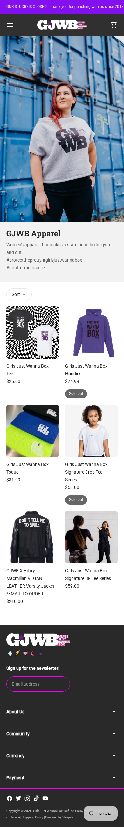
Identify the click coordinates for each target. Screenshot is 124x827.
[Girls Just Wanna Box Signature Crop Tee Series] (91, 431)
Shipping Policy (32, 817)
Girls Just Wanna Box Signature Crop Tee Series (86, 472)
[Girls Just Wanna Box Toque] (32, 431)
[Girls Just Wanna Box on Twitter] (18, 798)
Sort (16, 294)
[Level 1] (10, 653)
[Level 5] (41, 653)
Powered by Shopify (59, 817)
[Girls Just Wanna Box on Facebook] (9, 798)
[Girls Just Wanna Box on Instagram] (27, 798)
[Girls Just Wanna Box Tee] (32, 332)
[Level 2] (18, 653)
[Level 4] (33, 653)
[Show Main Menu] (10, 25)
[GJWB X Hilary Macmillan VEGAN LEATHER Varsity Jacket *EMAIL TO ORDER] (32, 537)
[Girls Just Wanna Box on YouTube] (45, 798)
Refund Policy (73, 811)
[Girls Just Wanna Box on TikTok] (36, 798)
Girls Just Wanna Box (48, 811)
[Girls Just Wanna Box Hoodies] (91, 332)
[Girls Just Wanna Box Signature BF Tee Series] (91, 537)
